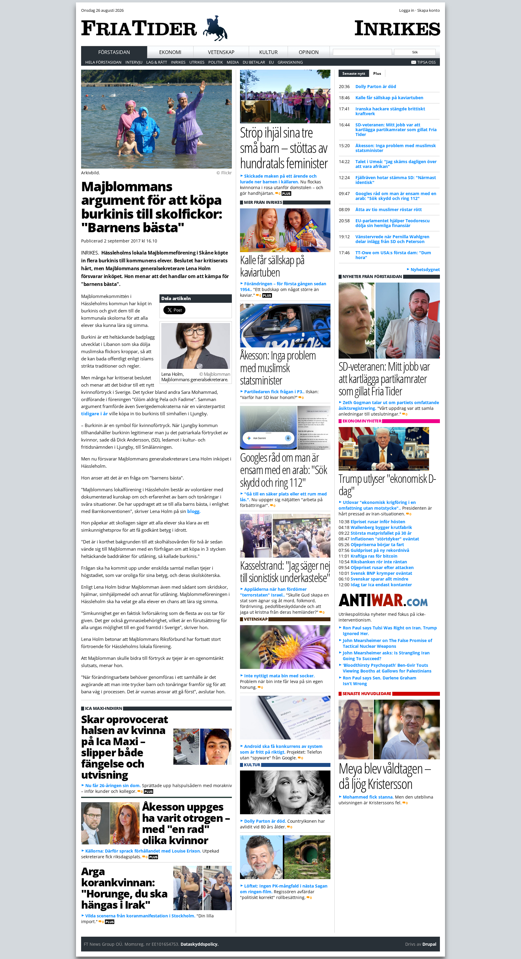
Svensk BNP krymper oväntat (381, 573)
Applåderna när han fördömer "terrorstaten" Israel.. (273, 592)
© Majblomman (214, 374)
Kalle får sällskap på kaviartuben (389, 97)
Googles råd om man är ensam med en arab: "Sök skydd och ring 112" (395, 196)
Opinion (309, 52)
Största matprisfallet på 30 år (381, 533)
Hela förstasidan (103, 62)
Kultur (268, 52)
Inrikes (178, 62)
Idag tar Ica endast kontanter (381, 584)
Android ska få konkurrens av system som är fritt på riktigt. (281, 749)
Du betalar (254, 62)
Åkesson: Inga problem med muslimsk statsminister (395, 148)
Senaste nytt (356, 73)
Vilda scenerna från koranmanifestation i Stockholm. (140, 916)
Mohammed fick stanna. (368, 797)
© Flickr (224, 173)
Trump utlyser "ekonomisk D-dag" (387, 484)
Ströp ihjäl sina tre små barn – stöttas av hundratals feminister (283, 147)
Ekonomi (170, 52)
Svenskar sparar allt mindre (379, 579)
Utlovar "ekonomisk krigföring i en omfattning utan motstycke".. (377, 505)
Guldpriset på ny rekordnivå (380, 550)
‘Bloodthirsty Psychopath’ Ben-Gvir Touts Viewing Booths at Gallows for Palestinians (387, 668)
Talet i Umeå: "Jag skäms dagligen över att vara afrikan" (396, 164)
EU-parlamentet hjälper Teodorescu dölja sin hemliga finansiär (392, 223)
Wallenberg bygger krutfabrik (381, 527)
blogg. (194, 511)
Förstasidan (114, 52)
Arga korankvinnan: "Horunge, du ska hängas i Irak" (124, 887)
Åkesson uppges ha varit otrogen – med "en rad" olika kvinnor (186, 823)
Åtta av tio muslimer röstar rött (388, 209)
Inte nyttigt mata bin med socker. (279, 676)
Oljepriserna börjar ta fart (377, 544)
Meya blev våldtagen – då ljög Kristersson (385, 775)
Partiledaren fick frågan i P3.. (274, 391)
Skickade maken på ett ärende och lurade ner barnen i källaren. (278, 179)
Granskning (290, 62)
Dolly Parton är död (375, 86)
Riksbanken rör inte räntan (379, 562)
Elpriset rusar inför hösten (378, 521)
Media (233, 62)
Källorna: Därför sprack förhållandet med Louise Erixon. (143, 851)
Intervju (133, 62)
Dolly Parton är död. (265, 821)
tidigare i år (94, 413)
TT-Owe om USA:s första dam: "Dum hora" (393, 255)
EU (271, 62)
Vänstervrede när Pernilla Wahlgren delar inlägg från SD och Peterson (392, 239)
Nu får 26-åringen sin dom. (113, 785)
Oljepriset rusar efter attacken (382, 567)
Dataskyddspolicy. (200, 944)
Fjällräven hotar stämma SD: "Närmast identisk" (395, 180)
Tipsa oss (426, 62)
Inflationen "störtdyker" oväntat (385, 539)
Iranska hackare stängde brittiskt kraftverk (390, 111)
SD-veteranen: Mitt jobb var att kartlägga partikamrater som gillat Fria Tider (396, 129)
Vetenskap (221, 52)
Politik (215, 62)
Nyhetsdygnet (425, 269)
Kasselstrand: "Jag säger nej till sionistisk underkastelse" (285, 571)
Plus (377, 73)
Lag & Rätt (156, 62)
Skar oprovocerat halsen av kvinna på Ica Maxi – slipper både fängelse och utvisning (124, 747)
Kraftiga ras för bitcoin (374, 556)
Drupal (429, 944)
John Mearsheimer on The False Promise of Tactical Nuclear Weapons (387, 643)
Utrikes (196, 62)
